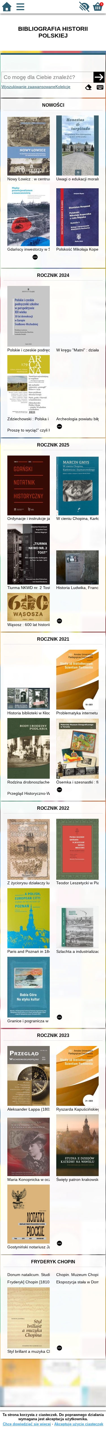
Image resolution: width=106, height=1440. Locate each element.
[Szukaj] (99, 77)
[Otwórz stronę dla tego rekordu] (30, 147)
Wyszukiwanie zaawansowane (28, 86)
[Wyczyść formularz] (88, 87)
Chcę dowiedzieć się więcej (27, 1424)
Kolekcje (62, 86)
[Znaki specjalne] (100, 87)
